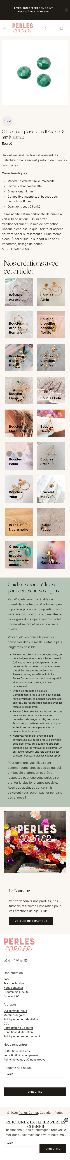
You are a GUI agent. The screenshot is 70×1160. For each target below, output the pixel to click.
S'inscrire (53, 1148)
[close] (66, 1120)
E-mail (8, 1143)
